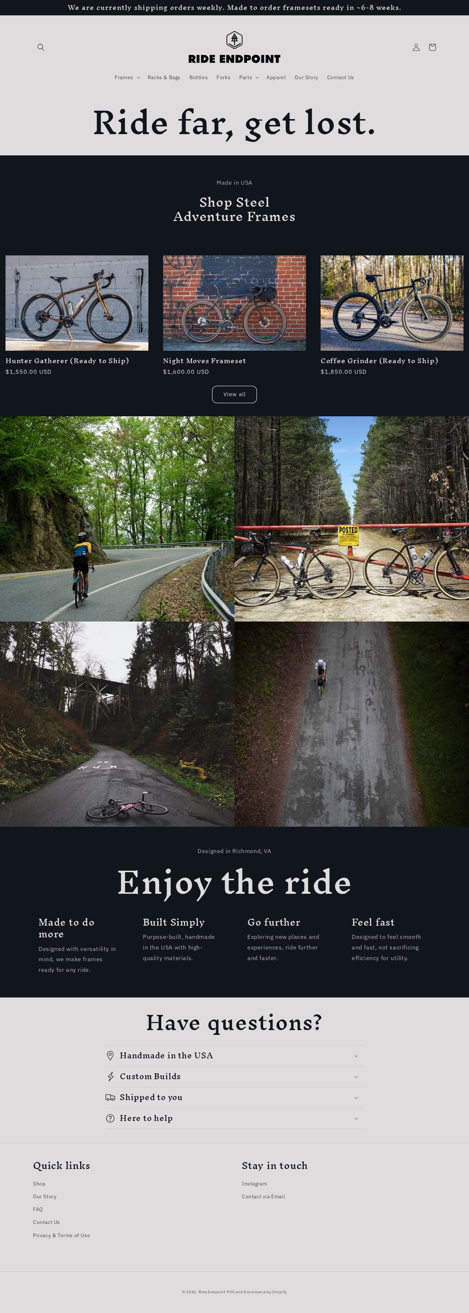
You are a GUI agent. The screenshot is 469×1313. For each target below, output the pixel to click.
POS (230, 1292)
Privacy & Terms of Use (61, 1235)
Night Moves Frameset (204, 361)
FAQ (38, 1209)
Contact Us (46, 1222)
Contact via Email (263, 1196)
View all (235, 394)
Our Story (44, 1196)
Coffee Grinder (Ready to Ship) (379, 361)
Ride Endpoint (212, 1292)
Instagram (254, 1183)
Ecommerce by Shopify (265, 1292)
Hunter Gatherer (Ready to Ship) (67, 361)
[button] (41, 47)
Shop (39, 1183)
